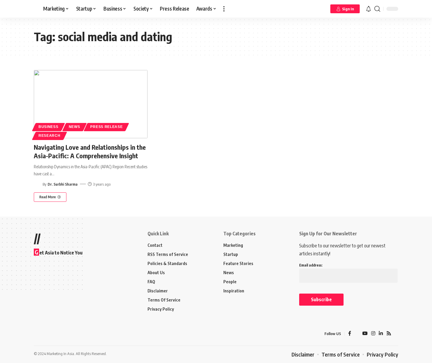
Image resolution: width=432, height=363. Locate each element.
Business (48, 127)
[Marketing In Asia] (47, 334)
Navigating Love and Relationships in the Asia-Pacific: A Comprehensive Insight (90, 151)
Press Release (106, 127)
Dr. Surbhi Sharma (63, 184)
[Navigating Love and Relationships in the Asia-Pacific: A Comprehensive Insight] (91, 104)
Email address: (310, 265)
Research (49, 135)
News (74, 127)
